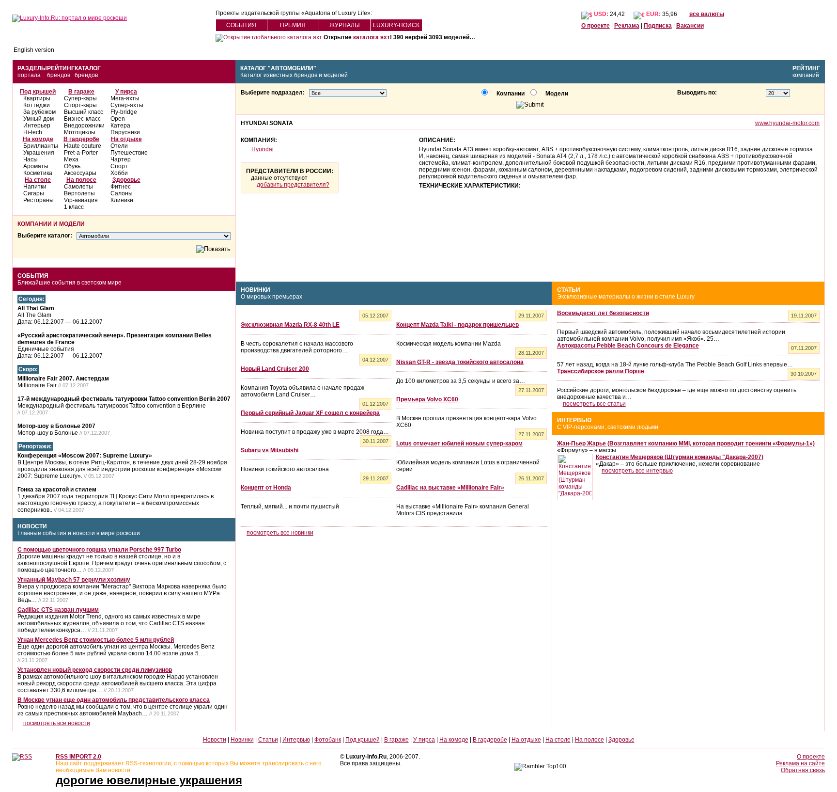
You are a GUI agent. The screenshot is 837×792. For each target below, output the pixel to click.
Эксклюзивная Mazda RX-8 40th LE (290, 324)
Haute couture (82, 146)
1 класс (74, 207)
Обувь (72, 166)
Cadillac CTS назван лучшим (58, 609)
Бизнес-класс (82, 118)
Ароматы (35, 166)
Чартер (120, 159)
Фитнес (120, 186)
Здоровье (126, 179)
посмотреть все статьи (594, 403)
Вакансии (690, 25)
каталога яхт (371, 37)
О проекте (595, 25)
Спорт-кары (80, 105)
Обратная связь (803, 770)
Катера (120, 125)
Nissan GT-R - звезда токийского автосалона (460, 362)
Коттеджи (36, 105)
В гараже (81, 91)
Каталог (88, 68)
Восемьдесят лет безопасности (603, 313)
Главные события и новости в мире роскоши (78, 533)
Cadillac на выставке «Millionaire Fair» (450, 487)
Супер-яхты (126, 105)
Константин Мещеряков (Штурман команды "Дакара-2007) (679, 457)
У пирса (126, 91)
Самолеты (78, 186)
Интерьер (36, 125)
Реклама (626, 25)
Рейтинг (61, 68)
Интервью (574, 420)
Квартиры (36, 98)
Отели (119, 146)
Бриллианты (40, 146)
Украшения (38, 152)
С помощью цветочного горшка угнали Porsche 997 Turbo (99, 549)
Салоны (121, 193)
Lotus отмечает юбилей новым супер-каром (459, 443)
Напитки (34, 186)
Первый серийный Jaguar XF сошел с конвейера (310, 413)
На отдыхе (126, 139)
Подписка (658, 25)
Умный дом (38, 118)
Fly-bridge (123, 112)
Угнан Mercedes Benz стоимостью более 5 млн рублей (95, 639)
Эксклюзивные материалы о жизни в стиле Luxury (626, 296)
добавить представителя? (293, 184)
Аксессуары (80, 173)
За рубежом (39, 112)
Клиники (121, 200)
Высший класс (83, 112)
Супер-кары (80, 98)
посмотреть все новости (56, 723)
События (32, 275)
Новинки (255, 289)
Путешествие (129, 152)
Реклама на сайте (800, 763)
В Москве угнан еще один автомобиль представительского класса (113, 700)
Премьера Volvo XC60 (427, 399)
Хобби (119, 173)
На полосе (81, 179)
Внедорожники (84, 125)
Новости (32, 526)
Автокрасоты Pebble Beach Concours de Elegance (628, 345)
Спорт (119, 166)
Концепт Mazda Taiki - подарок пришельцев (457, 324)
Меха (71, 159)
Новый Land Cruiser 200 (275, 368)
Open (117, 118)
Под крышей (38, 91)
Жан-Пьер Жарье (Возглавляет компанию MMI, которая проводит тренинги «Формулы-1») (686, 443)
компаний (805, 75)
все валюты (706, 14)
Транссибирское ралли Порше (600, 371)
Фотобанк (327, 739)
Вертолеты (79, 193)
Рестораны (38, 200)
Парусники (125, 132)
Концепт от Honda (266, 487)
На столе (38, 179)
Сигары (33, 193)
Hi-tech (32, 132)
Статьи (568, 289)
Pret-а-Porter (81, 152)
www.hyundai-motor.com (787, 123)
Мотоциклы (79, 132)
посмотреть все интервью (637, 470)
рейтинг (806, 68)
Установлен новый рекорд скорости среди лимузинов (94, 669)
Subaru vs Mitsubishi (269, 450)
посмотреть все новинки (280, 532)
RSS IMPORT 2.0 (78, 756)
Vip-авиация (81, 200)
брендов (58, 75)
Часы (30, 159)
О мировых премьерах (271, 296)
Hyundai (262, 149)
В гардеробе (81, 139)
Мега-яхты (125, 98)
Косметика (37, 173)
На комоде (38, 139)
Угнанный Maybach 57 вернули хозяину (73, 579)
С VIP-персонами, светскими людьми (607, 427)
